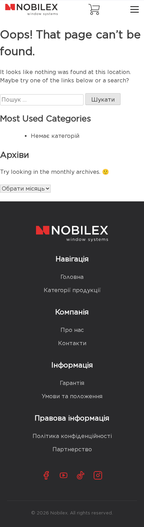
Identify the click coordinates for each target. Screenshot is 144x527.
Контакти (72, 343)
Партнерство (72, 449)
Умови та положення (72, 396)
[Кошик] (94, 9)
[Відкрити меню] (134, 9)
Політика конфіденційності (72, 436)
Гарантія (72, 383)
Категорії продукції (72, 290)
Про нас (72, 330)
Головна (72, 277)
